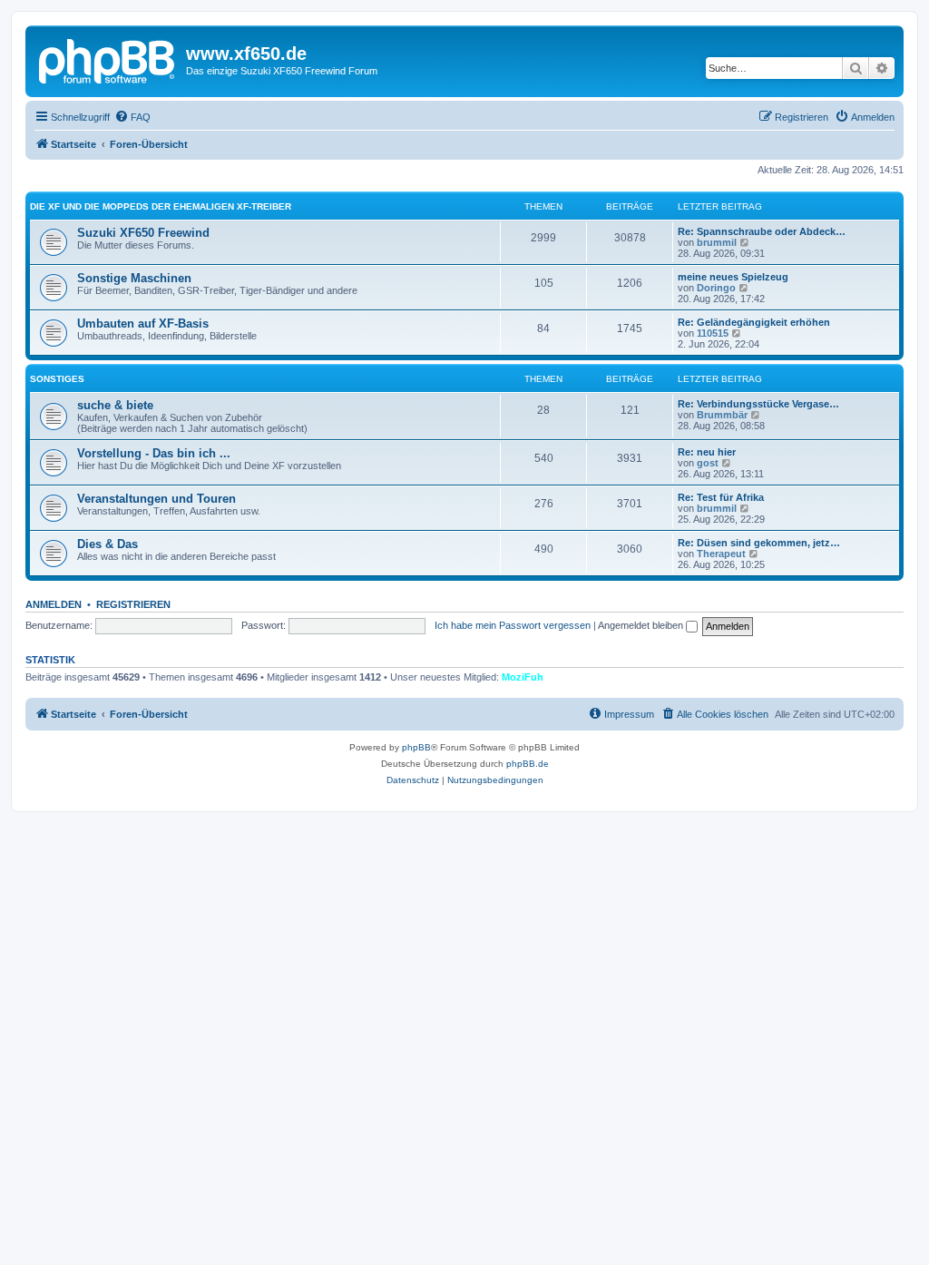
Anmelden (53, 604)
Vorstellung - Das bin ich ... (153, 453)
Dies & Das (107, 544)
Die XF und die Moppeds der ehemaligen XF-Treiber (160, 206)
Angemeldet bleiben (642, 625)
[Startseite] (108, 59)
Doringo (716, 287)
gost (708, 462)
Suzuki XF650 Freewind (143, 233)
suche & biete (115, 405)
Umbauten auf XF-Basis (143, 323)
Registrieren (133, 604)
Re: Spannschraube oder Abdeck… (762, 231)
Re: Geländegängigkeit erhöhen (754, 322)
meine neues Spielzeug (733, 276)
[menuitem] (132, 117)
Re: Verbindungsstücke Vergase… (758, 403)
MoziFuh (522, 677)
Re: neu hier (707, 451)
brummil (717, 242)
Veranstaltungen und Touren (156, 498)
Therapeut (721, 553)
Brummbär (722, 414)
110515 (713, 333)
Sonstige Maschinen (134, 278)
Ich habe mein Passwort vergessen (513, 625)
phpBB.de (527, 764)
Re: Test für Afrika (721, 497)
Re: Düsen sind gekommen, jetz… (759, 542)
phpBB (416, 747)
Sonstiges (57, 379)
